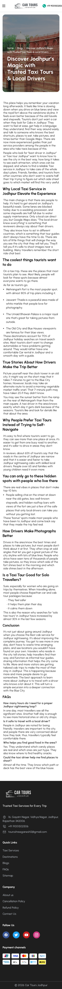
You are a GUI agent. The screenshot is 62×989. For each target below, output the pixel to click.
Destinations (10, 856)
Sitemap (8, 875)
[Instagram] (36, 934)
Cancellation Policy (14, 901)
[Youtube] (26, 934)
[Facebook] (6, 934)
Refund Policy (11, 907)
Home (10, 48)
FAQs (6, 869)
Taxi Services (11, 850)
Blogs (20, 48)
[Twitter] (16, 934)
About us (8, 895)
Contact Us (9, 913)
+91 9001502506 (53, 5)
